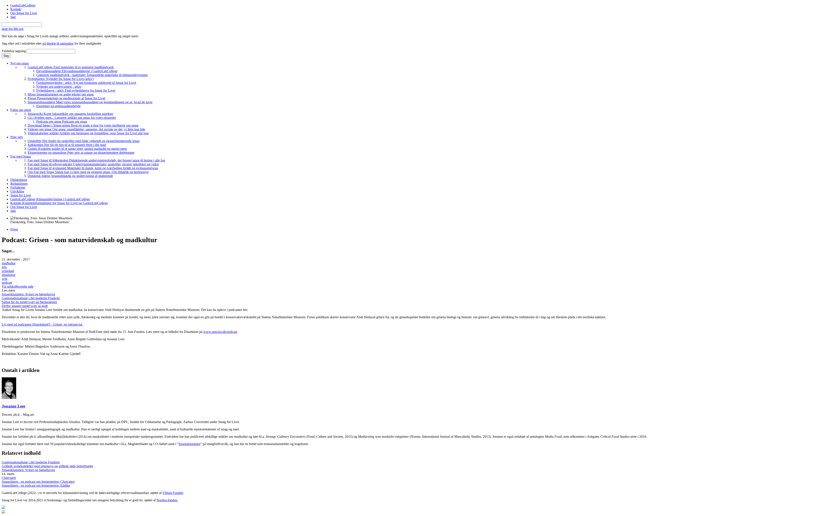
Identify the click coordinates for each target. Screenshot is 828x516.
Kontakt (15, 9)
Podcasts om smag (61, 121)
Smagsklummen (189, 444)
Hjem (14, 229)
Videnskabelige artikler (88, 133)
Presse (66, 98)
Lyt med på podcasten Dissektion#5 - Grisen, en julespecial (42, 324)
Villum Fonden (173, 493)
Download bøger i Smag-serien (83, 125)
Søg (13, 17)
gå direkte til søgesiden (58, 43)
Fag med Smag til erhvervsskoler (93, 164)
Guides (77, 149)
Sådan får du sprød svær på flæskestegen (29, 302)
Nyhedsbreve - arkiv (75, 90)
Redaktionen (19, 183)
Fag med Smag (20, 156)
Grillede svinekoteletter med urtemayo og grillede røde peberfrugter (47, 466)
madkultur (9, 263)
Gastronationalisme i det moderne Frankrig (31, 298)
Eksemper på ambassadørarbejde (58, 106)
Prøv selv (16, 137)
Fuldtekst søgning (14, 51)
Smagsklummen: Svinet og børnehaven (28, 294)
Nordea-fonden (167, 500)
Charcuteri (9, 478)
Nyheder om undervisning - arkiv (59, 86)
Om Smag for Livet (23, 13)
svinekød (8, 271)
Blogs (61, 94)
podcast (7, 282)
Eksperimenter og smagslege (81, 152)
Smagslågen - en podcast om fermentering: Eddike (36, 485)
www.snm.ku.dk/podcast (220, 332)
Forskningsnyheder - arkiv (86, 83)
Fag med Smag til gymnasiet (93, 168)
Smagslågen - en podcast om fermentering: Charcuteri (38, 481)
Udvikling (17, 191)
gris (4, 267)
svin (4, 279)
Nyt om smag (19, 63)
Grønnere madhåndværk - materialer (92, 75)
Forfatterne (17, 187)
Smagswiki (70, 114)
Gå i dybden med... (72, 117)
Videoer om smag (86, 129)
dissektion (8, 275)
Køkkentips (67, 145)
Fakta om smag (20, 110)
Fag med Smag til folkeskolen (96, 160)
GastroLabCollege (22, 5)
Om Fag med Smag (88, 172)
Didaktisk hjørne (70, 176)
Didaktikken (18, 180)
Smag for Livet (20, 195)
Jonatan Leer (13, 406)
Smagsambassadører (90, 102)
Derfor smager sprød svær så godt (25, 306)
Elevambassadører (77, 71)
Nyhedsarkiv (61, 79)
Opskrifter (84, 141)
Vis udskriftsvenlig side (17, 286)
